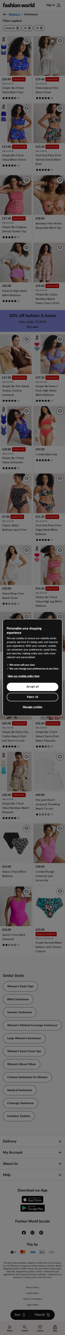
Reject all (32, 697)
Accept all (33, 687)
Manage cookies (32, 707)
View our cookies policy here (23, 676)
